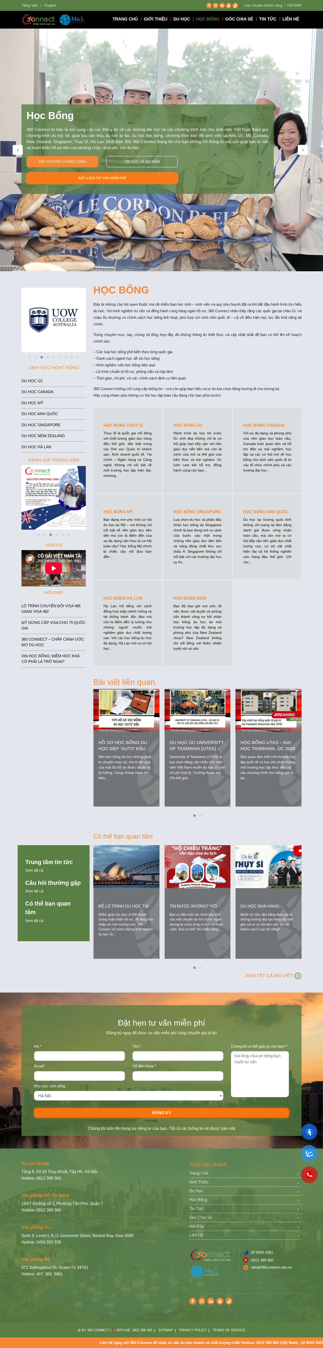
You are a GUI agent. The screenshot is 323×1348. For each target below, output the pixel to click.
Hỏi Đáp (196, 1226)
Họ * (37, 1046)
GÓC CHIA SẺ (239, 19)
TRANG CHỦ (125, 19)
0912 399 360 (262, 1260)
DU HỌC (181, 19)
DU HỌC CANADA (37, 392)
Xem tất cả (34, 870)
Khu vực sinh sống (49, 1086)
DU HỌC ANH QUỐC (39, 414)
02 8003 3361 (262, 1252)
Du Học (196, 1191)
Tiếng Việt (29, 5)
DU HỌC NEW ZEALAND (43, 436)
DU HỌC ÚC (32, 381)
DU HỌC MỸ (32, 403)
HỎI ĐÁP (294, 5)
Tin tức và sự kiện (142, 155)
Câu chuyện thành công (263, 5)
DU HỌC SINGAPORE (40, 425)
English (50, 5)
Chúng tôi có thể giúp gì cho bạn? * (259, 1046)
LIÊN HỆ (290, 19)
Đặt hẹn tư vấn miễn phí (102, 172)
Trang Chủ (198, 1173)
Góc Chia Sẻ (200, 1217)
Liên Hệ (196, 1235)
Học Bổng (198, 1200)
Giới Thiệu (198, 1182)
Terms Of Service (229, 1330)
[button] (155, 264)
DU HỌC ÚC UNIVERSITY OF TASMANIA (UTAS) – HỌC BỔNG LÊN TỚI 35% (197, 748)
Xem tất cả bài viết (270, 975)
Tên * (136, 1046)
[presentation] (18, 150)
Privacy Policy (193, 1330)
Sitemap (165, 1330)
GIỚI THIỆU (155, 19)
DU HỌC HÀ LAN (36, 447)
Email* (39, 1066)
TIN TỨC (267, 19)
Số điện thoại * (144, 1066)
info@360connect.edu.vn (271, 1267)
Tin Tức (196, 1208)
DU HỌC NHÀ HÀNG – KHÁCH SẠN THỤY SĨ (261, 909)
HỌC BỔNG (207, 19)
